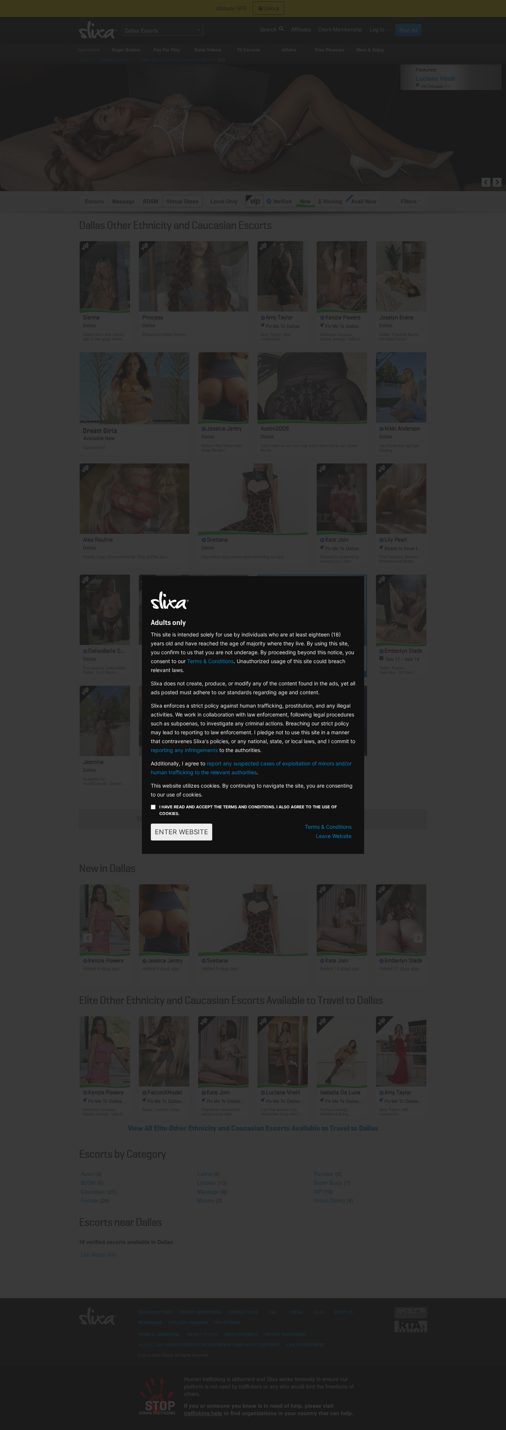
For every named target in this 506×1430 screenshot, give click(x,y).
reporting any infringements (184, 750)
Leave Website (334, 836)
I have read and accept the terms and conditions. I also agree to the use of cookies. (248, 810)
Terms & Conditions (210, 661)
